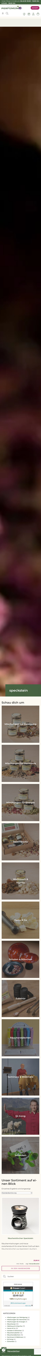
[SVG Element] (24, 14)
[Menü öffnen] (3, 13)
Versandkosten (34, 1263)
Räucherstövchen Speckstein (20, 1238)
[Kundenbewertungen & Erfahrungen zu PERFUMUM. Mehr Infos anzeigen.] (18, 1306)
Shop (35, 8)
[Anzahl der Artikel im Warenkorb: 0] (37, 14)
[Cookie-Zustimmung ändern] (3, 1349)
